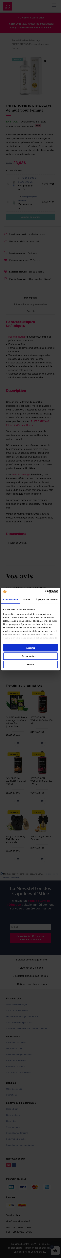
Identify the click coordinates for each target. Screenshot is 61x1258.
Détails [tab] (26, 599)
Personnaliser (29, 656)
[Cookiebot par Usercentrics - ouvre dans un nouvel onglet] (45, 591)
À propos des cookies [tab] (47, 599)
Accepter (30, 648)
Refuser (30, 664)
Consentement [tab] (10, 599)
